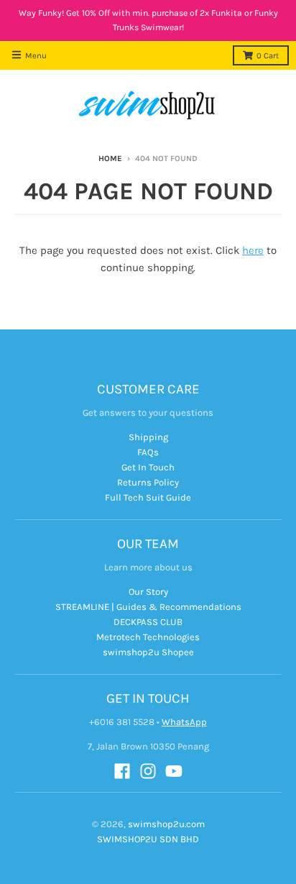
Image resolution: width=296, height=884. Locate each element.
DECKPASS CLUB (148, 621)
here (253, 250)
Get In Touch (148, 467)
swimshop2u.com (166, 824)
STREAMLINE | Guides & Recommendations (148, 606)
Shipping (148, 437)
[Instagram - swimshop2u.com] (148, 771)
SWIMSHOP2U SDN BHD (148, 839)
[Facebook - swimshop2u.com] (122, 771)
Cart (267, 55)
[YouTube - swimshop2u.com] (173, 771)
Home (110, 158)
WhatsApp (184, 721)
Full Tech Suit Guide (148, 497)
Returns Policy (148, 482)
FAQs (148, 452)
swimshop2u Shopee (148, 652)
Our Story (148, 591)
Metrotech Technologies (148, 637)
